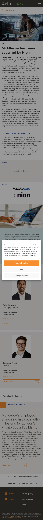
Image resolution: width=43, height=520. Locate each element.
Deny (21, 269)
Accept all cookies (21, 263)
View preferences (21, 276)
